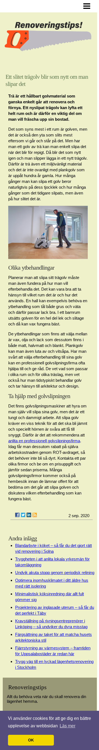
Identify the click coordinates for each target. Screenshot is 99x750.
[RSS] (34, 515)
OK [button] (31, 740)
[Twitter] (23, 515)
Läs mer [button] (67, 725)
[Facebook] (17, 515)
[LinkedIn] (29, 515)
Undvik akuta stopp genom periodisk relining (54, 572)
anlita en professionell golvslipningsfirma (44, 440)
